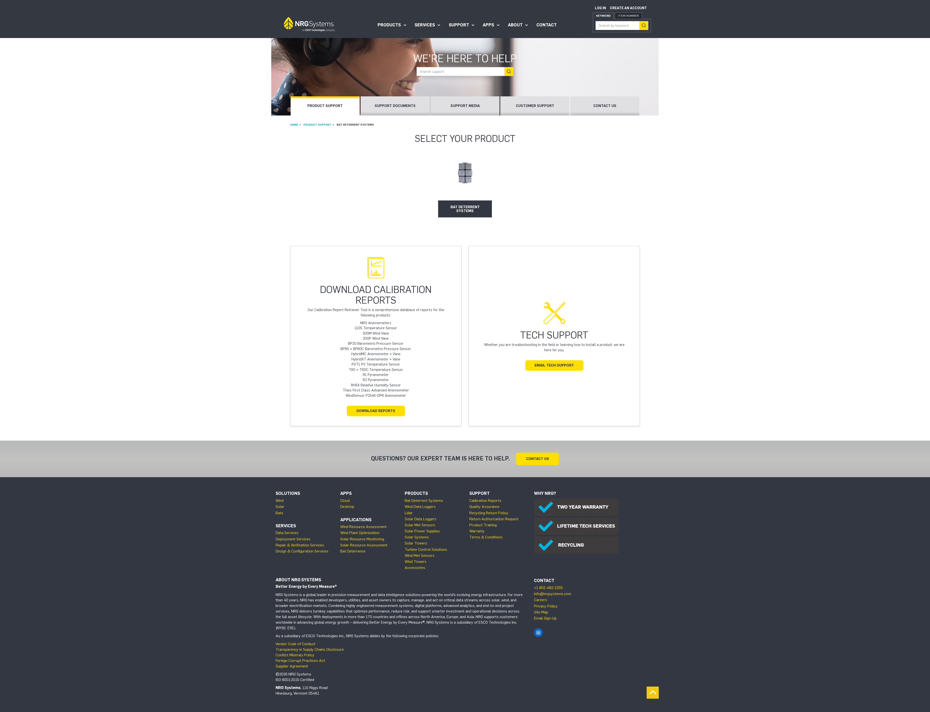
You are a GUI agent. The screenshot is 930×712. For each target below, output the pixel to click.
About (515, 25)
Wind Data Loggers (420, 506)
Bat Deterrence (352, 551)
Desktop (347, 506)
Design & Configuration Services (302, 551)
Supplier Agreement (292, 666)
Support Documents (395, 106)
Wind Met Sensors (419, 555)
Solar (280, 506)
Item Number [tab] (628, 15)
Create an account (628, 8)
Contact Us (604, 106)
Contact (546, 25)
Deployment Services (293, 539)
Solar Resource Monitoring (362, 539)
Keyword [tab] (603, 15)
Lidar (409, 513)
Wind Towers (415, 561)
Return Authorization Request (494, 519)
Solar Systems (417, 537)
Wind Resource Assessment (363, 526)
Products (389, 25)
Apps (488, 25)
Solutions (288, 493)
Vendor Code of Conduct (296, 644)
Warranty (477, 531)
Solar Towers (416, 543)
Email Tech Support (554, 365)
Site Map (541, 612)
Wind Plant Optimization (360, 532)
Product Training (483, 525)
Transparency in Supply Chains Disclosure (310, 649)
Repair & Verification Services (300, 545)
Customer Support (535, 106)
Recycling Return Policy (488, 513)
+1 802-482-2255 (548, 587)
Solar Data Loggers (420, 519)
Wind (280, 500)
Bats (279, 513)
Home (294, 124)
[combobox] (622, 25)
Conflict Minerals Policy (295, 655)
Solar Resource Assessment (364, 545)
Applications (356, 519)
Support (459, 25)
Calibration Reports (485, 500)
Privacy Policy (546, 606)
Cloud (345, 500)
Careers (540, 599)
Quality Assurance (484, 506)
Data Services (287, 532)
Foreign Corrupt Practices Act (300, 660)
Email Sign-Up (545, 618)
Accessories (415, 567)
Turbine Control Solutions (426, 549)
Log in (600, 8)
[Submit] (643, 25)
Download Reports (375, 411)
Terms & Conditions (486, 537)
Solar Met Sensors (420, 525)
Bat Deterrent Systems (424, 500)
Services (425, 25)
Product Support (325, 106)
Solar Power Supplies (422, 531)
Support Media (465, 106)
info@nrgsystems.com (552, 593)
